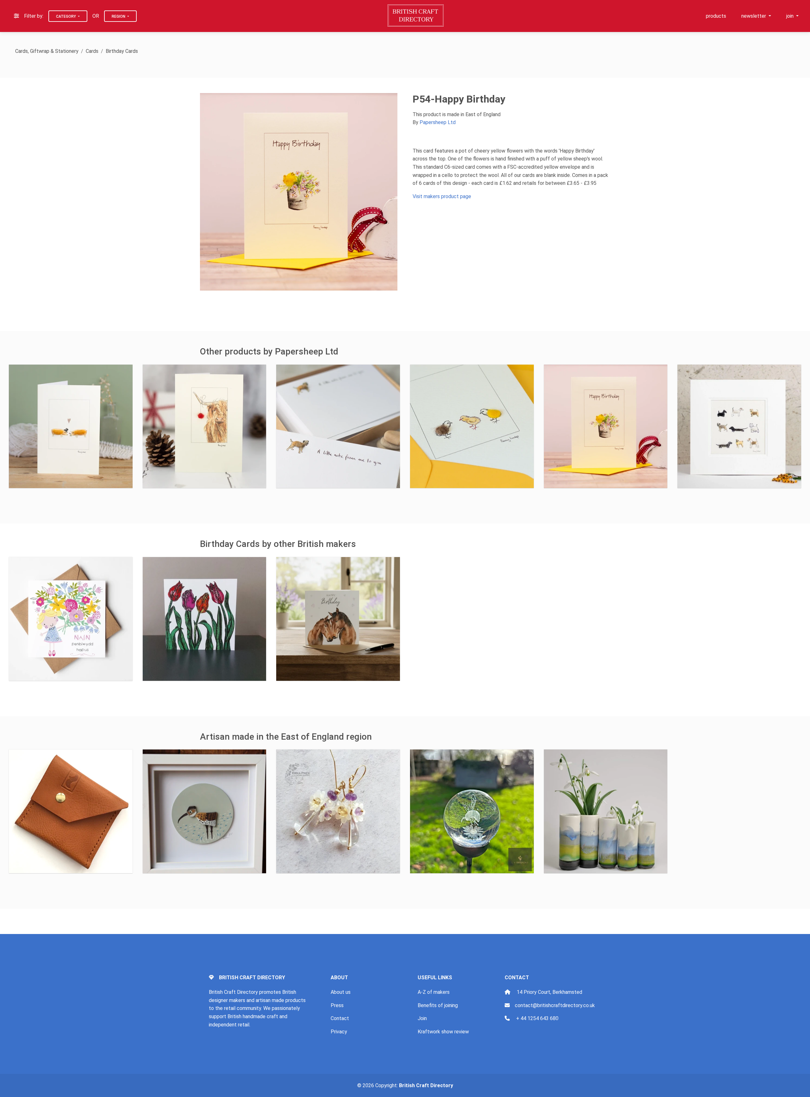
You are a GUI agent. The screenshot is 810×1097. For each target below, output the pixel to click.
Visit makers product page (442, 196)
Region (119, 16)
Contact (340, 1018)
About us (341, 992)
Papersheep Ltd (438, 122)
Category (66, 16)
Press (337, 1005)
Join (422, 1018)
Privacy (339, 1032)
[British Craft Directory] (416, 15)
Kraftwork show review (443, 1032)
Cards (92, 51)
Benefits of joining (438, 1005)
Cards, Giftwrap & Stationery (46, 51)
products (716, 16)
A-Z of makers (434, 992)
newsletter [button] (754, 16)
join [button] (790, 16)
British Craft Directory (426, 1085)
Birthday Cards (122, 51)
